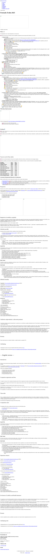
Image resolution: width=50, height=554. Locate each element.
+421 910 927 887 (3, 545)
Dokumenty (4, 6)
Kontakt (3, 7)
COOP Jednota (4, 181)
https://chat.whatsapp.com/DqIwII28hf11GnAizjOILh (16, 121)
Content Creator (27, 552)
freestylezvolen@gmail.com (4, 549)
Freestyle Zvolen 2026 (5, 8)
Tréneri (3, 5)
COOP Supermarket (5, 182)
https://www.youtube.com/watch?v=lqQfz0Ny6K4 (28, 39)
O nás (3, 3)
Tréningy (3, 4)
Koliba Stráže (4, 183)
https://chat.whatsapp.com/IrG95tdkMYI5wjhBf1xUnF (30, 40)
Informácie (4, 2)
